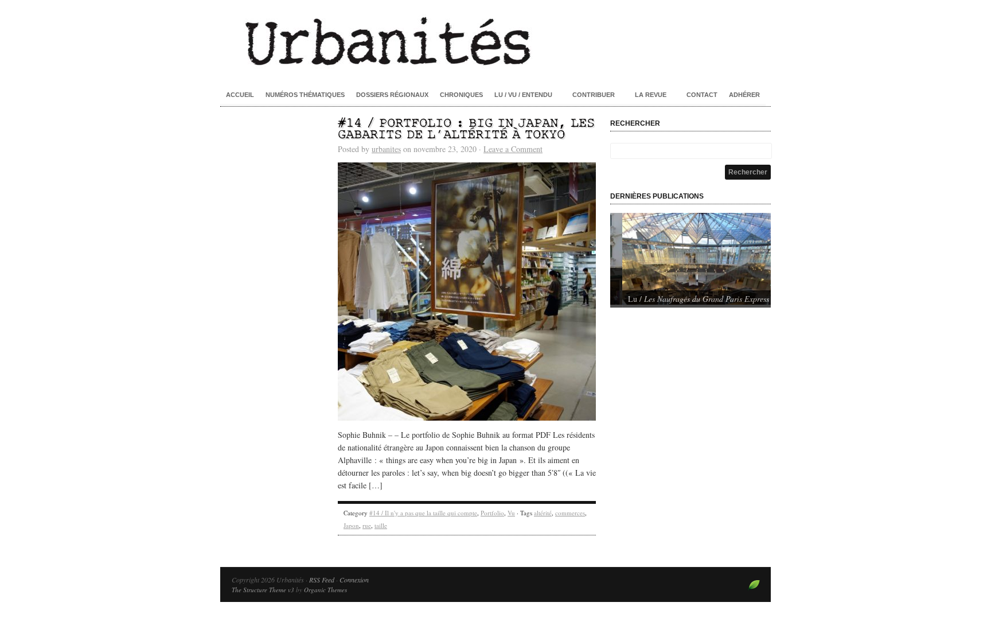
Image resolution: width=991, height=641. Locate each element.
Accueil (240, 94)
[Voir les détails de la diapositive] (690, 259)
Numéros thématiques (305, 94)
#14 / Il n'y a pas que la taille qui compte (423, 512)
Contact (701, 94)
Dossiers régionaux (392, 94)
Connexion (354, 579)
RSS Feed (321, 579)
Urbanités (495, 40)
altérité (543, 512)
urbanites (386, 148)
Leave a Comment (513, 148)
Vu (511, 512)
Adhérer (744, 94)
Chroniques (461, 94)
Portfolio (492, 512)
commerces (570, 512)
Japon (351, 525)
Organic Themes (325, 589)
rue (366, 525)
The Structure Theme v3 (263, 589)
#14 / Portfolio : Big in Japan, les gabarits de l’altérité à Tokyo (466, 129)
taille (380, 525)
